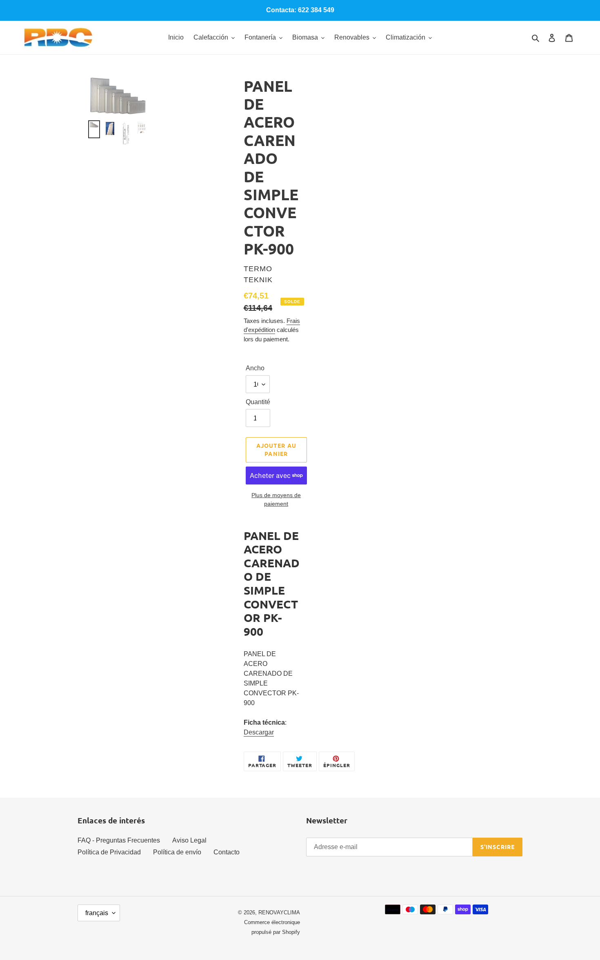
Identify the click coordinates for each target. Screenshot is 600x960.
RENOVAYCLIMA (279, 912)
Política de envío (177, 852)
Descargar (259, 732)
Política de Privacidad (109, 852)
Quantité (258, 401)
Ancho (255, 368)
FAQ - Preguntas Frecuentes (119, 840)
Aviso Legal (189, 840)
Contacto (226, 852)
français (96, 912)
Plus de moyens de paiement (276, 499)
